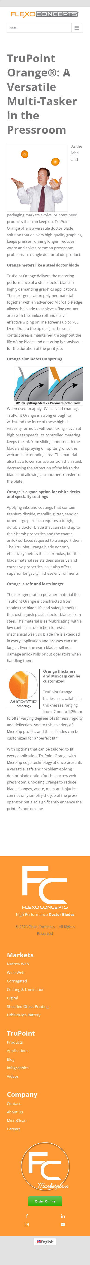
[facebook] (27, 1216)
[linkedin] (63, 1216)
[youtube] (63, 1224)
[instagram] (27, 1224)
